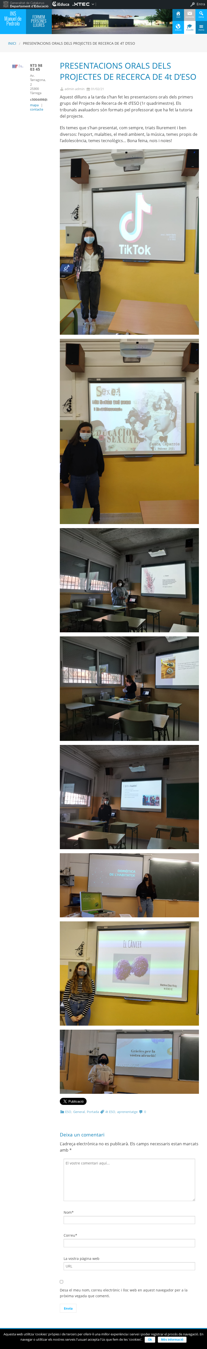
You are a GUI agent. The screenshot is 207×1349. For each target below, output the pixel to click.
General (79, 1111)
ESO (68, 1111)
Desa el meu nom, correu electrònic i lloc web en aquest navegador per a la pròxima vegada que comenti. (124, 1293)
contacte (36, 109)
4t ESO (110, 1111)
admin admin (75, 89)
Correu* (70, 1235)
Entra (201, 4)
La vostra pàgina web (81, 1258)
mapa (34, 105)
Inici (12, 43)
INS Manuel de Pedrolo (12, 18)
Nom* (69, 1212)
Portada (93, 1111)
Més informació (172, 1339)
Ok (150, 1339)
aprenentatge (127, 1111)
